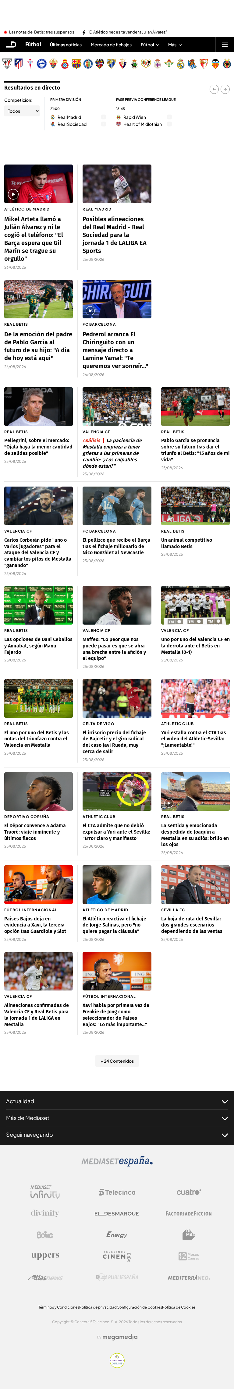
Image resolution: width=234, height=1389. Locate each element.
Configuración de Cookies (139, 1307)
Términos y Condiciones (58, 1307)
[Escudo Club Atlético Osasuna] (123, 63)
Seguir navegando (29, 1134)
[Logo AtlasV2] (45, 1278)
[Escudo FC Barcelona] (76, 63)
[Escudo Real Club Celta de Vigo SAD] (30, 63)
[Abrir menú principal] (225, 44)
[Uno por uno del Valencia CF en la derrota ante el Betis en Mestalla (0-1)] (195, 605)
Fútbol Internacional (31, 910)
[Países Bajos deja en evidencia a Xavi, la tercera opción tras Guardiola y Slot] (38, 884)
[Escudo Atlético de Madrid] (18, 63)
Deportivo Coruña (26, 816)
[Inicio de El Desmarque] (11, 44)
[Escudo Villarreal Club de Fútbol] (227, 63)
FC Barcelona (99, 324)
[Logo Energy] (117, 1234)
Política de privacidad (98, 1307)
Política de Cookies (179, 1307)
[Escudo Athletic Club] (7, 63)
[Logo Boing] (45, 1234)
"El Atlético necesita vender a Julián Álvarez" (127, 32)
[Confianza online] (117, 1366)
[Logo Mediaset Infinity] (45, 1192)
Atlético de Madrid (27, 209)
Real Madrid (97, 209)
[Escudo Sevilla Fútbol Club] (204, 63)
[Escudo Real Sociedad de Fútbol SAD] (192, 63)
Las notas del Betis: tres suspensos (41, 32)
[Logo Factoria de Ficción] (189, 1213)
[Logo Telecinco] (117, 1192)
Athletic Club (177, 723)
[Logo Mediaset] (117, 1164)
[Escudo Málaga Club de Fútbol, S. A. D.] (111, 63)
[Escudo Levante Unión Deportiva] (99, 63)
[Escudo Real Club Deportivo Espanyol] (65, 63)
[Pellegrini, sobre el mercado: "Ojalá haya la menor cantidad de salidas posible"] (38, 406)
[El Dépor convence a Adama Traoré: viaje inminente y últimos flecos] (38, 791)
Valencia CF (96, 432)
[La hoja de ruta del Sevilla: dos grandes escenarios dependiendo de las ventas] (195, 884)
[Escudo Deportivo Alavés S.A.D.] (42, 63)
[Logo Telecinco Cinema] (117, 1256)
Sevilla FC (173, 910)
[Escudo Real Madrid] (181, 63)
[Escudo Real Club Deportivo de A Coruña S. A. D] (157, 63)
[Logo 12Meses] (189, 1256)
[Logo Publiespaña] (117, 1277)
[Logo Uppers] (45, 1256)
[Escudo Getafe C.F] (88, 63)
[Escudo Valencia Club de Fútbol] (215, 63)
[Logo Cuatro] (189, 1192)
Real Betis (16, 324)
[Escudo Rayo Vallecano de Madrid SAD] (146, 63)
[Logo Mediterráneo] (189, 1277)
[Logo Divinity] (45, 1213)
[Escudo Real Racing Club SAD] (134, 63)
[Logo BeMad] (189, 1234)
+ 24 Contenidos (117, 1061)
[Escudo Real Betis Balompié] (169, 63)
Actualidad (20, 1100)
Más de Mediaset (27, 1117)
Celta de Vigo (99, 723)
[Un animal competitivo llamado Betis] (195, 506)
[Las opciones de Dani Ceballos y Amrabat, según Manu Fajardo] (38, 605)
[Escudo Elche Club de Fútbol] (53, 63)
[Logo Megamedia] (120, 1337)
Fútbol (33, 44)
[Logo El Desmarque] (117, 1214)
